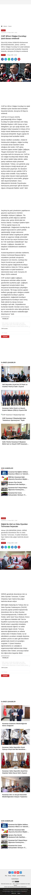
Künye (9, 875)
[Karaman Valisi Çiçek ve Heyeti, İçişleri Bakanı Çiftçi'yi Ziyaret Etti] (15, 398)
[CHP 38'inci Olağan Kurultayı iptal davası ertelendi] (15, 72)
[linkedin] (15, 59)
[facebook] (2, 59)
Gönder (5, 336)
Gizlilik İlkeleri (15, 879)
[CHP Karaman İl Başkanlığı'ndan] (15, 415)
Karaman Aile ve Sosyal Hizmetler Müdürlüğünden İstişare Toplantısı (14, 796)
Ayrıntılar (13, 893)
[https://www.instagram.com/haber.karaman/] (15, 872)
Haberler (5, 26)
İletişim (14, 875)
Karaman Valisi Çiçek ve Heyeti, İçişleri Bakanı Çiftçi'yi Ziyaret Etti (14, 409)
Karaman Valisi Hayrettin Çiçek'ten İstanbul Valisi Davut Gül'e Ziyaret (14, 772)
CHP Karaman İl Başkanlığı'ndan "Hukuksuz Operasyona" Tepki (14, 419)
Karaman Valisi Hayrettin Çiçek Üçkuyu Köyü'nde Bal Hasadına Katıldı (13, 748)
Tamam (18, 893)
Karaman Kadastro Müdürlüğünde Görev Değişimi (14, 724)
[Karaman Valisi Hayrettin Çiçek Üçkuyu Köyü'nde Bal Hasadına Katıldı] (15, 737)
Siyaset (9, 26)
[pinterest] (19, 59)
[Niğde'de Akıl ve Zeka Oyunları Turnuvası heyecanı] (15, 560)
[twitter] (5, 59)
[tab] (5, 319)
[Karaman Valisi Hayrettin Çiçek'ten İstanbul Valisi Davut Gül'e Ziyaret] (15, 761)
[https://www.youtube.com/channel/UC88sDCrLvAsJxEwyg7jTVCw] (18, 872)
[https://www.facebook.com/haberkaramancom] (10, 872)
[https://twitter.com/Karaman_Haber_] (12, 872)
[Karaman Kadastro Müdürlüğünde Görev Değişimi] (15, 713)
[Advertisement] (15, 15)
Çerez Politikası (21, 875)
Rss (6, 875)
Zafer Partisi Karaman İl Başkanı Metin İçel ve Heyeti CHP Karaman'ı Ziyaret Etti (15, 443)
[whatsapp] (9, 59)
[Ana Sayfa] (1, 26)
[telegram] (12, 59)
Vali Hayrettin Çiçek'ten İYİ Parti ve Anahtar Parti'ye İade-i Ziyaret (14, 385)
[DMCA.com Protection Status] (15, 881)
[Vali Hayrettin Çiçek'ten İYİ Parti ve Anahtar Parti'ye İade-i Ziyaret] (15, 374)
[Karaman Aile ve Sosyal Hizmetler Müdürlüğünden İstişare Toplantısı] (15, 784)
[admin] (21, 872)
